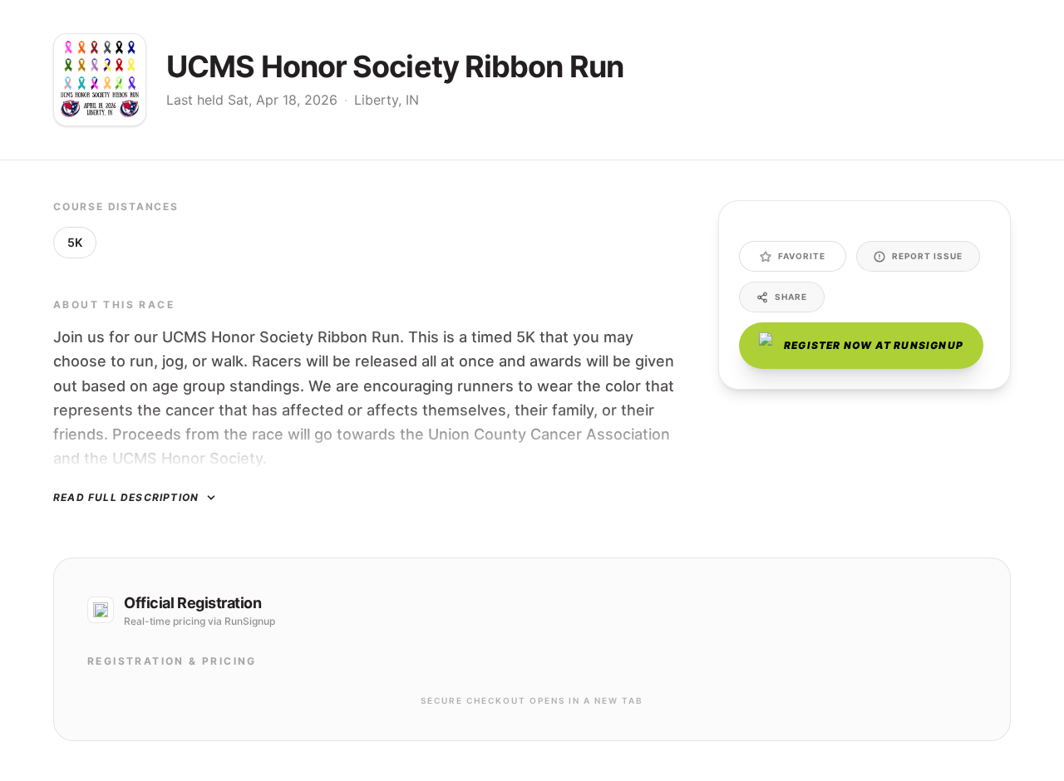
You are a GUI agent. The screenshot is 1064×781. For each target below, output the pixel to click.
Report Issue (927, 256)
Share (791, 297)
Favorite (801, 256)
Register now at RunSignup (873, 345)
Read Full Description (126, 497)
